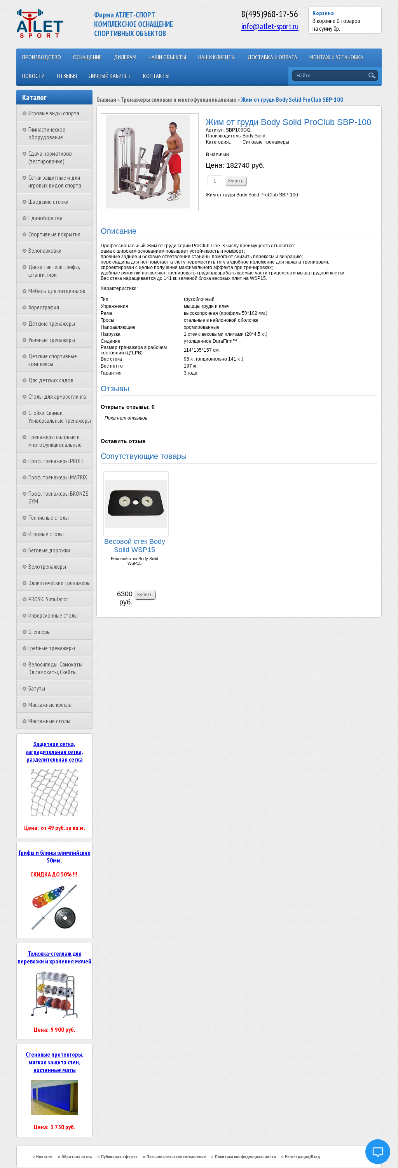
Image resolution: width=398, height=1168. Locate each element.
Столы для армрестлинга (57, 396)
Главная (106, 99)
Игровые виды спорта (53, 113)
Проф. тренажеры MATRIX (57, 477)
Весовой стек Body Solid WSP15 (134, 546)
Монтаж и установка (336, 57)
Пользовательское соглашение (176, 1156)
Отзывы (67, 76)
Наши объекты (167, 57)
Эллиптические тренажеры (59, 583)
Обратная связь (76, 1156)
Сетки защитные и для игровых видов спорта (54, 181)
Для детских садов (50, 380)
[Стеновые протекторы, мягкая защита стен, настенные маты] (54, 1113)
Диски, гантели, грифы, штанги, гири (54, 270)
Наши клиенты (217, 57)
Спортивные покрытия (54, 234)
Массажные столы (49, 721)
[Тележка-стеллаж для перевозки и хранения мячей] (54, 1015)
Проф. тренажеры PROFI (55, 461)
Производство (41, 57)
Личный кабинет (110, 76)
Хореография (43, 307)
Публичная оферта (119, 1156)
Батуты (36, 688)
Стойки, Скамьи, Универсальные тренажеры (59, 416)
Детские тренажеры (51, 323)
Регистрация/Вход (302, 1156)
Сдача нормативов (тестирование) (50, 157)
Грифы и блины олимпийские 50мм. (55, 856)
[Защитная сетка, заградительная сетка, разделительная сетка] (54, 813)
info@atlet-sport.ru (269, 26)
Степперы (39, 631)
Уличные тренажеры (51, 340)
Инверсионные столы (53, 615)
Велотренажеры (47, 566)
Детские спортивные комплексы (52, 360)
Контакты (156, 76)
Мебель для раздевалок (56, 291)
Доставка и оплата (272, 57)
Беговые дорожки (49, 550)
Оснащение (87, 57)
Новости (33, 76)
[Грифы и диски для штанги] (54, 928)
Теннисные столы (48, 517)
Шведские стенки (48, 201)
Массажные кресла (50, 704)
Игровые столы (46, 534)
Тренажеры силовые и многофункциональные (55, 440)
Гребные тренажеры (51, 648)
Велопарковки (44, 250)
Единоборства (45, 218)
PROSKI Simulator (48, 599)
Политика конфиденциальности (245, 1156)
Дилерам (125, 57)
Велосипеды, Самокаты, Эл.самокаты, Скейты (55, 668)
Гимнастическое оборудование (46, 133)
